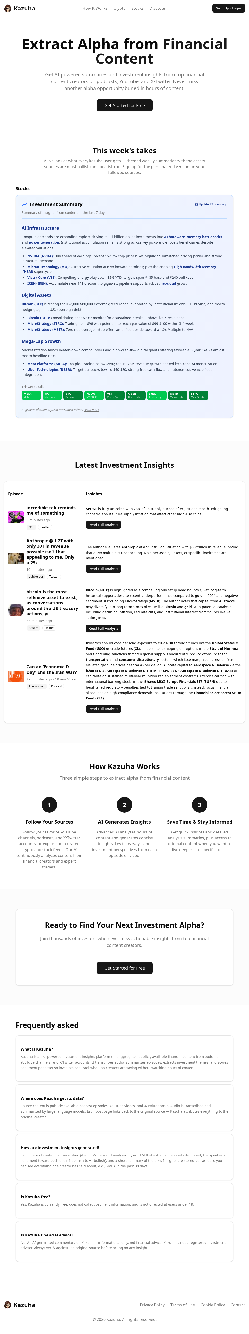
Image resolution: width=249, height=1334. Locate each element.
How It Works (94, 8)
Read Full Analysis (103, 524)
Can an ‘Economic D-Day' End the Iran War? (52, 669)
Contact (238, 1304)
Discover (158, 8)
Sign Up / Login (228, 8)
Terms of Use (182, 1304)
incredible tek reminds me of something (51, 510)
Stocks (138, 8)
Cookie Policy (213, 1304)
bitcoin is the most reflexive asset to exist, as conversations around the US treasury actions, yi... (52, 603)
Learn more (91, 410)
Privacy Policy (152, 1304)
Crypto (119, 8)
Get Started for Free (124, 105)
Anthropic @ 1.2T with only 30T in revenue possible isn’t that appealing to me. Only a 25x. (50, 551)
